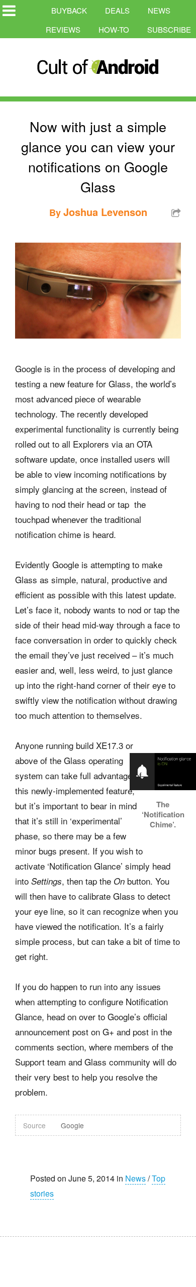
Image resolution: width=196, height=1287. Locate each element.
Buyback (69, 10)
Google (72, 1125)
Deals (117, 10)
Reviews (63, 29)
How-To (114, 29)
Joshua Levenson (105, 211)
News (159, 10)
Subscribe (169, 29)
